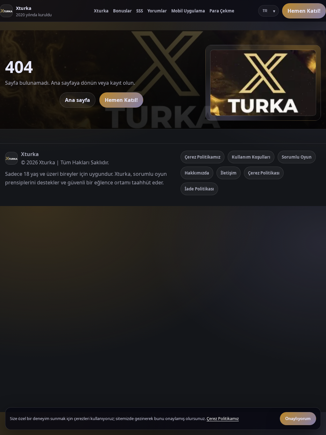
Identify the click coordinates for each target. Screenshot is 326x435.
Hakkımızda (197, 173)
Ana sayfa (77, 99)
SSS (139, 11)
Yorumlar (157, 11)
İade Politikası (199, 189)
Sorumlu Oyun (297, 157)
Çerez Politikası (264, 173)
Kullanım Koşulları (251, 157)
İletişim (229, 173)
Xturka (101, 11)
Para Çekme (221, 11)
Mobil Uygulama (188, 11)
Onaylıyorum (298, 418)
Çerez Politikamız (202, 157)
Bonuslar (122, 11)
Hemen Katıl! (304, 10)
